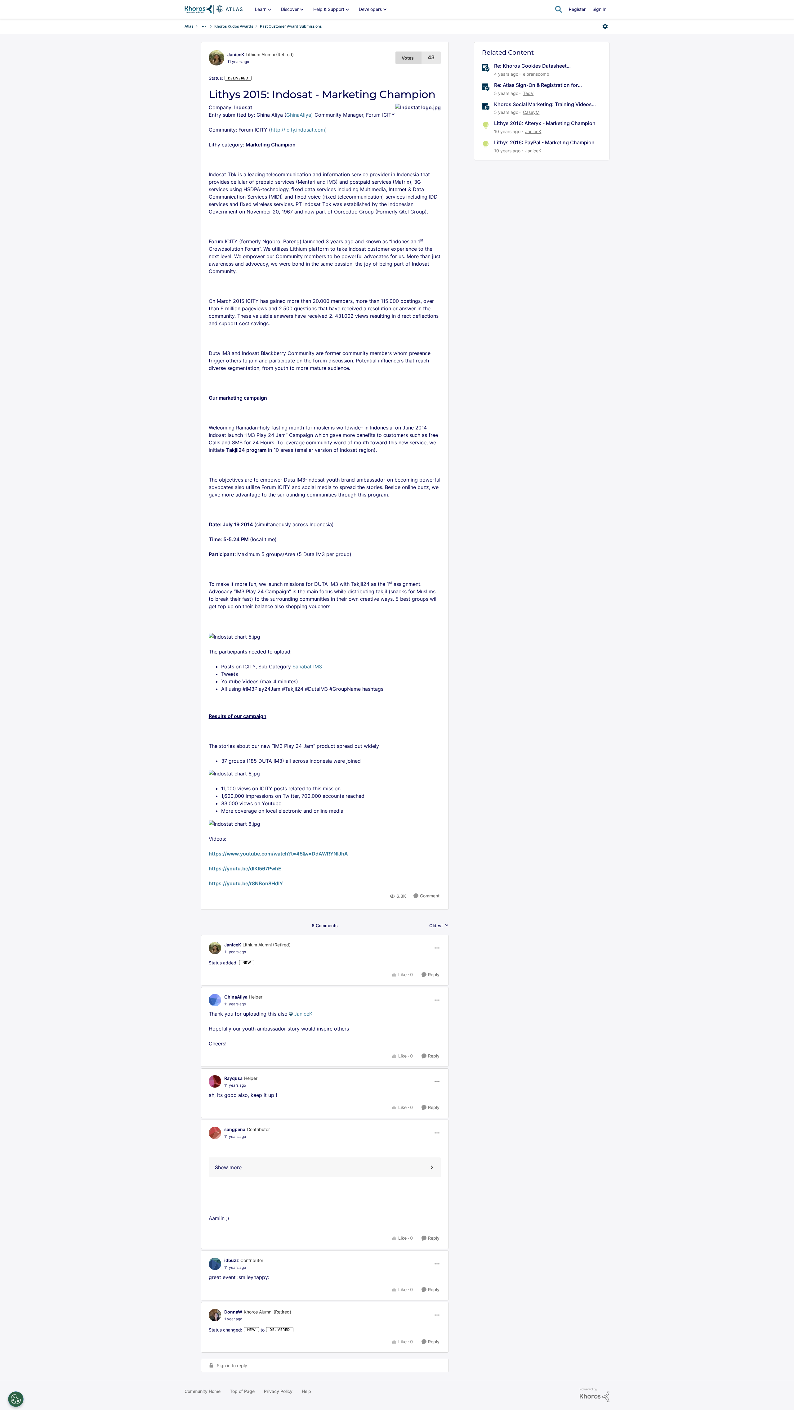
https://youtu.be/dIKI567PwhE (245, 868)
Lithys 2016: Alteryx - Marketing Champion (545, 123)
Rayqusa (233, 1078)
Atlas (189, 26)
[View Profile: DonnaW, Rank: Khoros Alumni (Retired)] (215, 1315)
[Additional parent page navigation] (203, 26)
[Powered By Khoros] (594, 1395)
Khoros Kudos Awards (233, 26)
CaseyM (531, 112)
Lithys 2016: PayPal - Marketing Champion (544, 142)
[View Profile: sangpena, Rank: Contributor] (215, 1133)
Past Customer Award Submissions (291, 26)
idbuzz (231, 1260)
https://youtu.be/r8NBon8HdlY (246, 883)
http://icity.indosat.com (298, 130)
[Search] (558, 9)
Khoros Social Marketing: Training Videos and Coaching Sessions (543, 104)
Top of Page (242, 1391)
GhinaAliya (298, 115)
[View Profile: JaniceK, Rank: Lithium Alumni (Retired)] (216, 57)
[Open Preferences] (16, 1399)
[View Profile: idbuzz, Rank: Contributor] (215, 1264)
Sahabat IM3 (307, 666)
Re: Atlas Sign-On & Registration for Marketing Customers (536, 85)
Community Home (203, 1391)
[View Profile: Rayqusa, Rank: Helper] (215, 1081)
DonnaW (233, 1311)
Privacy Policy (278, 1391)
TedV (528, 93)
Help (306, 1391)
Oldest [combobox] (439, 926)
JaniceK (235, 54)
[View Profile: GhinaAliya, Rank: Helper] (215, 1000)
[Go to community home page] (214, 9)
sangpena (234, 1129)
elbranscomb (536, 74)
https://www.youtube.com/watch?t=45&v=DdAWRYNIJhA (278, 854)
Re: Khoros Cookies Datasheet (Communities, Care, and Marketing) (537, 66)
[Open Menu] (605, 26)
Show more (228, 1167)
